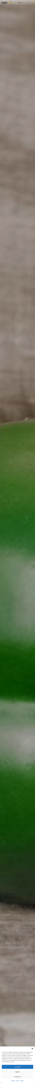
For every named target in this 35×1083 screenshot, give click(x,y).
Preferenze (17, 1077)
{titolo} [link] (13, 1080)
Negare (17, 1072)
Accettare (17, 1067)
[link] (6, 4)
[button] (32, 1049)
